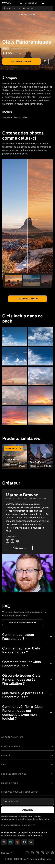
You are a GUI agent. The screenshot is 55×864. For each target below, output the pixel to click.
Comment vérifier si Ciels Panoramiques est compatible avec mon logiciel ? (27, 712)
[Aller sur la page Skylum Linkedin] (37, 853)
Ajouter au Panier (21, 61)
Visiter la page (19, 548)
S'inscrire (27, 810)
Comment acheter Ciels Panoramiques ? (27, 650)
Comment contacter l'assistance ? (27, 636)
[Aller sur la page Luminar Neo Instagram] (32, 853)
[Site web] (17, 541)
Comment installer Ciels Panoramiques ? (27, 664)
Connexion (31, 2)
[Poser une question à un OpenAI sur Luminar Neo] (4, 842)
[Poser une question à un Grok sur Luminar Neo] (24, 842)
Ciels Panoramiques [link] (27, 14)
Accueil (5, 14)
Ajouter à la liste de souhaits (14, 451)
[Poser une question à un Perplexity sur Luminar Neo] (11, 842)
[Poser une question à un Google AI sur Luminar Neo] (31, 842)
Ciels (14, 14)
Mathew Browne (20, 48)
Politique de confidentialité (36, 819)
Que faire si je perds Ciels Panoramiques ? (27, 695)
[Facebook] (7, 541)
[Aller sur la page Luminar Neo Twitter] (47, 853)
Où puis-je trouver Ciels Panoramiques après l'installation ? (27, 679)
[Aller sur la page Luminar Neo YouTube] (42, 853)
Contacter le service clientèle (22, 622)
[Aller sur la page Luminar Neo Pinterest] (52, 853)
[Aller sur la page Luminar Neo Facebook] (27, 853)
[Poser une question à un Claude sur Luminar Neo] (17, 842)
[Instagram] (12, 541)
